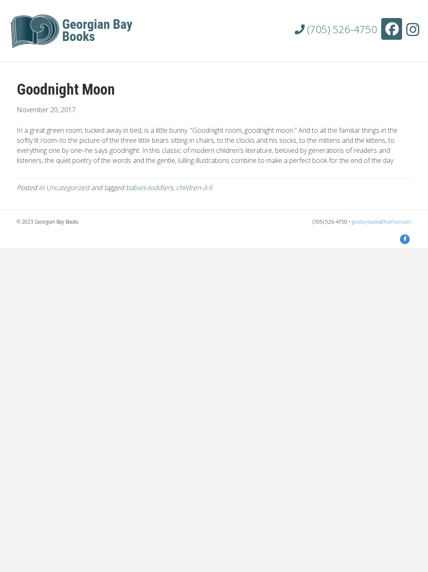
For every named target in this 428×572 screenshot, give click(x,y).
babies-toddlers (149, 187)
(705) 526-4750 (341, 29)
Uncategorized (67, 187)
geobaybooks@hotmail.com (381, 221)
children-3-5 (194, 187)
